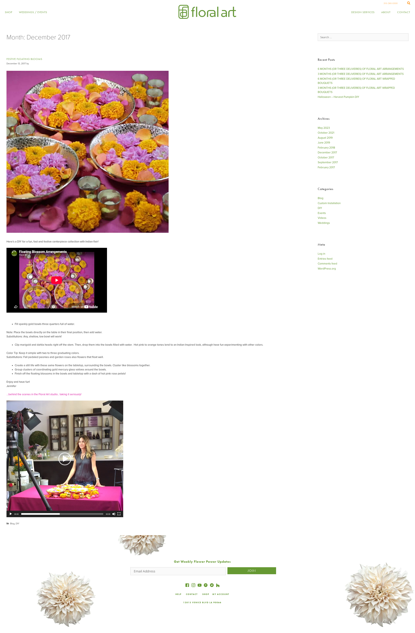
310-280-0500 (391, 3)
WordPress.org (327, 268)
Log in (321, 253)
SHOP (205, 594)
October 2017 (326, 157)
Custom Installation (329, 203)
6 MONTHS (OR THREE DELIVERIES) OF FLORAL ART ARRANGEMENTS (361, 69)
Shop (8, 12)
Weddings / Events (33, 12)
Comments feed (327, 263)
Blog (12, 523)
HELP (178, 594)
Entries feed (325, 258)
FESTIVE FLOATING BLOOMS (24, 59)
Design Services (363, 12)
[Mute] (113, 514)
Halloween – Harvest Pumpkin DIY (338, 97)
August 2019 (325, 137)
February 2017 (326, 167)
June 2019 (324, 142)
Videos (322, 218)
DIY (17, 523)
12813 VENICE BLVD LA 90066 (202, 602)
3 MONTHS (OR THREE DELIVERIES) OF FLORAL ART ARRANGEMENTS (361, 74)
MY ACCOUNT (220, 594)
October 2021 (326, 132)
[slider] (62, 514)
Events (322, 213)
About (386, 12)
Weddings (324, 223)
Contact (403, 12)
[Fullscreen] (119, 514)
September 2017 (328, 162)
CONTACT (192, 594)
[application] (64, 459)
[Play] (10, 514)
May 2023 (324, 128)
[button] (64, 458)
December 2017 (327, 152)
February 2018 (326, 147)
